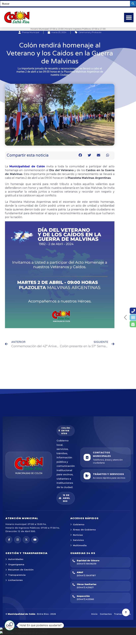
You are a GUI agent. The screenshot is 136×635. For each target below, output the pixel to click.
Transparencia (17, 575)
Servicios (78, 540)
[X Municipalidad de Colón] (26, 539)
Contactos (106, 614)
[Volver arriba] (126, 612)
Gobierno (78, 524)
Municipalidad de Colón (27, 166)
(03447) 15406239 (86, 563)
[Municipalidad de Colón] (28, 465)
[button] (129, 17)
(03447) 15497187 (86, 575)
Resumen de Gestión (21, 569)
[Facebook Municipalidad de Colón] (8, 539)
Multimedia (80, 545)
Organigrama (16, 564)
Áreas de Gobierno (84, 529)
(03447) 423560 (85, 599)
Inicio (94, 614)
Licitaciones (15, 580)
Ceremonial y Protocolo (90, 32)
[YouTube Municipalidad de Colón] (34, 539)
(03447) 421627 (85, 587)
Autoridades (15, 559)
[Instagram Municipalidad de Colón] (17, 539)
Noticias (78, 535)
